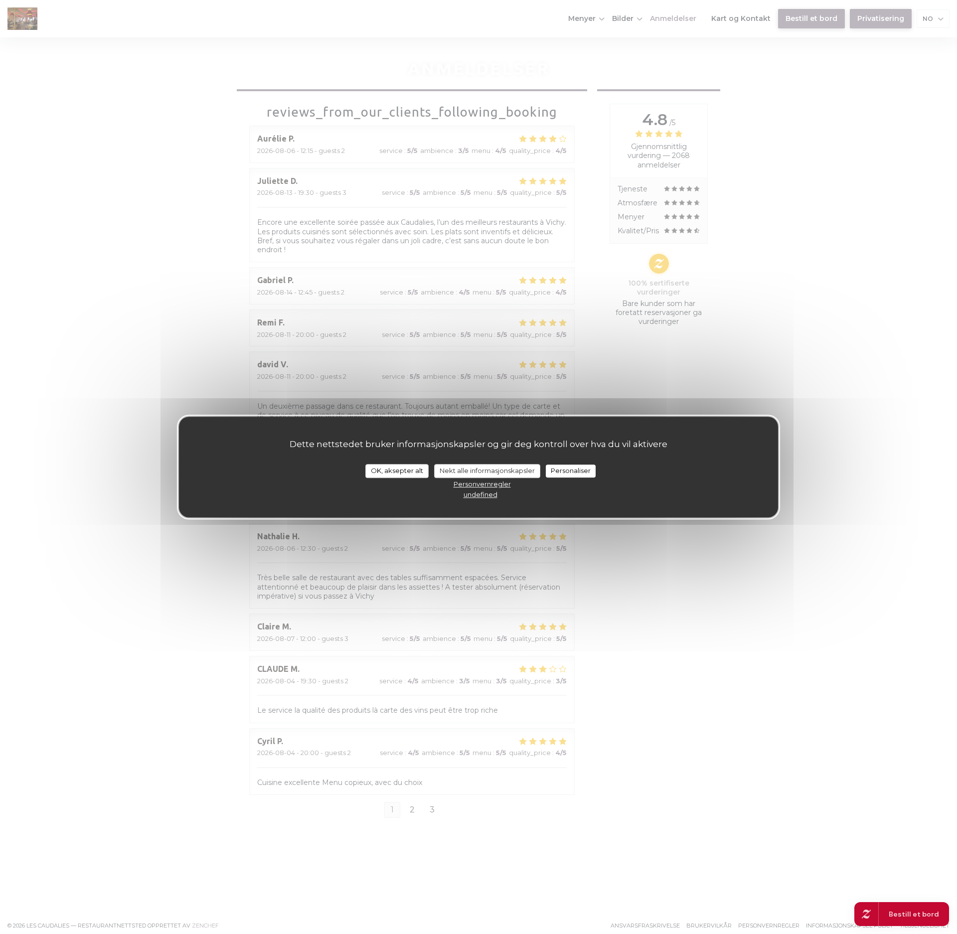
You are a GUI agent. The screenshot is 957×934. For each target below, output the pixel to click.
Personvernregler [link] (482, 484)
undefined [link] (480, 494)
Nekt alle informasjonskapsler (487, 470)
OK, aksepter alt (397, 470)
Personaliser (571, 470)
